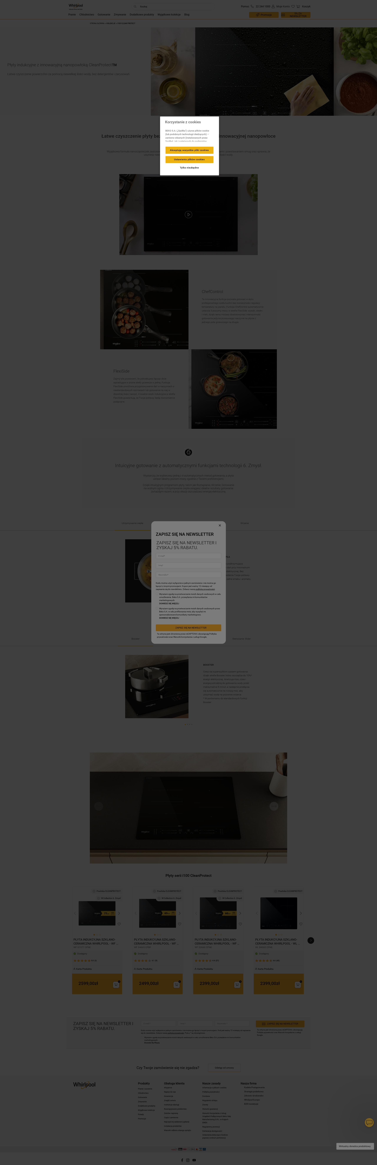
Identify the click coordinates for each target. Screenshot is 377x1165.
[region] (189, 145)
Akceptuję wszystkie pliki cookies (189, 150)
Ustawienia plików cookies (189, 159)
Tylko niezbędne (189, 167)
